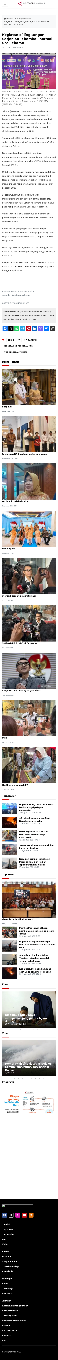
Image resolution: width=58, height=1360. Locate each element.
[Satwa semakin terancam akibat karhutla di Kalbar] (9, 849)
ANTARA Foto (9, 1330)
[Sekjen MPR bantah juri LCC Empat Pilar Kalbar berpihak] (29, 386)
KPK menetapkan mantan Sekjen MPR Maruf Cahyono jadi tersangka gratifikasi (27, 689)
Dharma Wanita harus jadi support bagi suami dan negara (28, 547)
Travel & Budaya (10, 1266)
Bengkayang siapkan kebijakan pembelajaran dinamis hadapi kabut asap (28, 918)
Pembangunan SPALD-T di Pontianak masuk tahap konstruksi (33, 834)
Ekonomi (6, 1256)
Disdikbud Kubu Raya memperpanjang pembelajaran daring (27, 1018)
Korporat (7, 1335)
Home (10, 18)
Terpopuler (9, 796)
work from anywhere (16, 352)
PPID (4, 1340)
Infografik (8, 1082)
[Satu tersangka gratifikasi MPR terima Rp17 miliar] (29, 717)
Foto (5, 984)
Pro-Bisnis (7, 1271)
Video (5, 1033)
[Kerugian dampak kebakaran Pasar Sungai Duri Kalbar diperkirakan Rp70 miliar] (9, 863)
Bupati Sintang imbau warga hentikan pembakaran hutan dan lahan (37, 944)
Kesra (5, 1283)
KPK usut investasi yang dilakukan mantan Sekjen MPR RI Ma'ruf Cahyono (26, 641)
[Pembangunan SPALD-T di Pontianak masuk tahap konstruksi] (9, 835)
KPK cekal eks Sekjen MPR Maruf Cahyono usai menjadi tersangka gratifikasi (28, 594)
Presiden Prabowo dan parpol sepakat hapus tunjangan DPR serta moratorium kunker (28, 452)
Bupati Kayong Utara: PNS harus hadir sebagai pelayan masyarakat (36, 807)
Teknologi (7, 1288)
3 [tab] (29, 1029)
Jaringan (6, 1300)
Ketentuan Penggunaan (15, 1305)
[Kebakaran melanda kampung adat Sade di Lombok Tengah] (9, 973)
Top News (8, 874)
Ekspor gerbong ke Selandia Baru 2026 (28, 1180)
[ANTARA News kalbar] (32, 4)
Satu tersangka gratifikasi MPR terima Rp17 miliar (27, 736)
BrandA (6, 1325)
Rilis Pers (7, 1293)
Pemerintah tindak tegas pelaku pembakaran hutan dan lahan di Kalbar (28, 1067)
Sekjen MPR (14, 340)
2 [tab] (24, 1029)
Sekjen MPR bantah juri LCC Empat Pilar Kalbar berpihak (28, 405)
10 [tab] (48, 1078)
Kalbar (5, 1251)
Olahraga (7, 1278)
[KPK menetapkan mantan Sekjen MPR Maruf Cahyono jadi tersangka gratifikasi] (29, 670)
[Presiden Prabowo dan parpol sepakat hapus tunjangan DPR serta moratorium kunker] (29, 434)
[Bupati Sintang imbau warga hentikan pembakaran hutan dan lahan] (9, 945)
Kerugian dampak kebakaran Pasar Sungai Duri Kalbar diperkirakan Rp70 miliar (34, 862)
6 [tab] (31, 1078)
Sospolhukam (24, 18)
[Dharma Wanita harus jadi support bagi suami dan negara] (29, 528)
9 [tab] (43, 1078)
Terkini (6, 1224)
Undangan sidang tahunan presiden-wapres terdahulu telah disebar (27, 500)
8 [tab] (39, 1078)
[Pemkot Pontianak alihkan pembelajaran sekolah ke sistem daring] (9, 932)
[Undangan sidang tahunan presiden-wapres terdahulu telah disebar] (29, 481)
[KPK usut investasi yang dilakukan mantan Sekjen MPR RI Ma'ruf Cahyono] (29, 623)
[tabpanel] (29, 1009)
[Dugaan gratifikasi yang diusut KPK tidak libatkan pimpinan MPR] (29, 765)
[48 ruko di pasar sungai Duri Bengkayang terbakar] (9, 822)
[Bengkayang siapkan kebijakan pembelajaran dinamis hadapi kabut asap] (29, 899)
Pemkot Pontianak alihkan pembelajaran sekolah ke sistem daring (36, 931)
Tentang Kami (9, 1315)
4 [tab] (33, 1029)
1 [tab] (20, 1029)
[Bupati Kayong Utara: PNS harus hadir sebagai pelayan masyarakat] (9, 808)
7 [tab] (35, 1078)
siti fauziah (30, 340)
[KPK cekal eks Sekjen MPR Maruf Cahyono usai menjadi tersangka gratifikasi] (29, 576)
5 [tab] (37, 1029)
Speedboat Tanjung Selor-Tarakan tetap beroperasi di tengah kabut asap (34, 958)
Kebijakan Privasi (11, 1310)
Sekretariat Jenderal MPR (18, 346)
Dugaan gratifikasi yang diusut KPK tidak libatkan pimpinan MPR (25, 783)
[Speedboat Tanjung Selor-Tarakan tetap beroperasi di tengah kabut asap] (9, 959)
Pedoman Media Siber (14, 1320)
